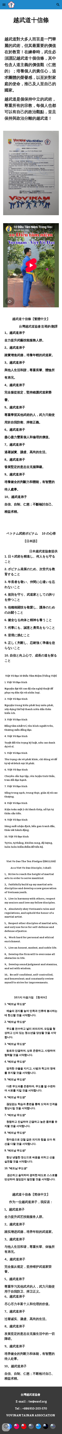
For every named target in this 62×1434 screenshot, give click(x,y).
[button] (4, 4)
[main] (31, 20)
